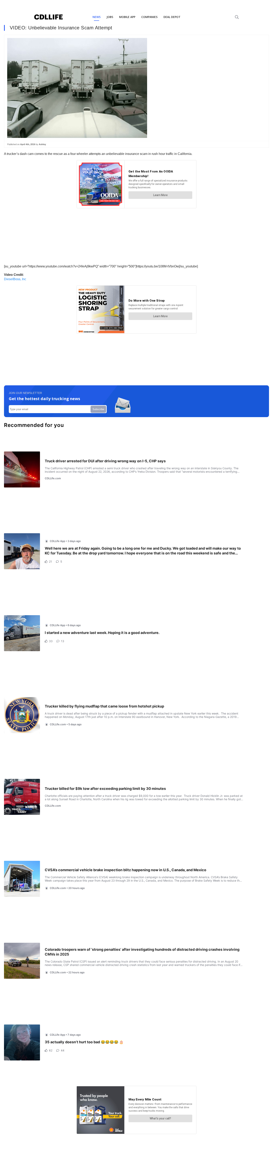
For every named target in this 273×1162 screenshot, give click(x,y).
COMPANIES (149, 17)
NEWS (97, 17)
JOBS (110, 17)
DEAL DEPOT (171, 17)
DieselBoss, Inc (15, 279)
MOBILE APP (127, 17)
